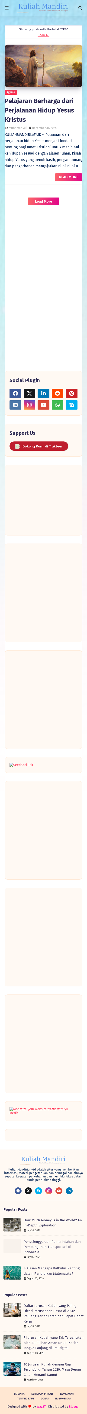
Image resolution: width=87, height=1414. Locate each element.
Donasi (45, 1398)
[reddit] (58, 393)
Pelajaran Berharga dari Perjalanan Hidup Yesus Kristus (39, 110)
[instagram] (29, 405)
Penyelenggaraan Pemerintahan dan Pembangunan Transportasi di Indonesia (52, 1247)
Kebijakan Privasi (42, 1393)
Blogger (74, 1406)
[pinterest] (71, 393)
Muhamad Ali (18, 128)
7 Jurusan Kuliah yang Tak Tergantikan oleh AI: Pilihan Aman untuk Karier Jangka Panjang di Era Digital (54, 1342)
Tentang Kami (25, 1398)
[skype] (71, 405)
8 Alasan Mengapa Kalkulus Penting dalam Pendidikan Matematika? (52, 1271)
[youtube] (43, 405)
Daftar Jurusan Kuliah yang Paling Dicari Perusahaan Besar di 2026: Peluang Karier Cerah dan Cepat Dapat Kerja (54, 1313)
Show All (43, 35)
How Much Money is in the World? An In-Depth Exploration (53, 1223)
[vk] (15, 405)
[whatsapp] (58, 405)
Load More (43, 201)
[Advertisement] (43, 254)
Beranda (19, 1393)
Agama (10, 92)
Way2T (41, 1406)
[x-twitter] (29, 393)
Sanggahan (67, 1393)
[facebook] (15, 393)
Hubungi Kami (63, 1398)
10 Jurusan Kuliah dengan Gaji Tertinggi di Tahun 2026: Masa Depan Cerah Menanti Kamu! (52, 1369)
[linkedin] (43, 393)
